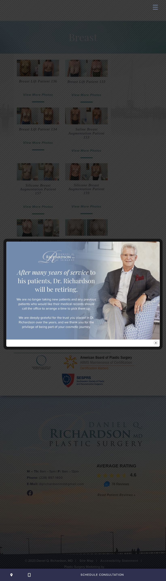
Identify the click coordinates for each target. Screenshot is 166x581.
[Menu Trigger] (155, 7)
